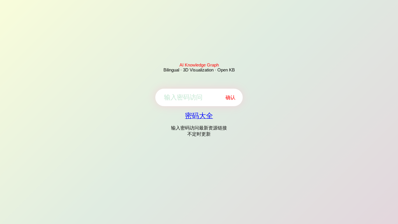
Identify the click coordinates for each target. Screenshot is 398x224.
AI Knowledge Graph (199, 64)
